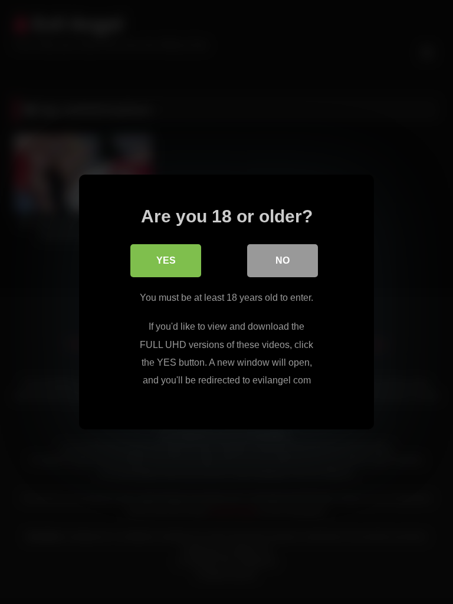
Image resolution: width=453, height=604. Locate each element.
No (282, 260)
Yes (166, 260)
